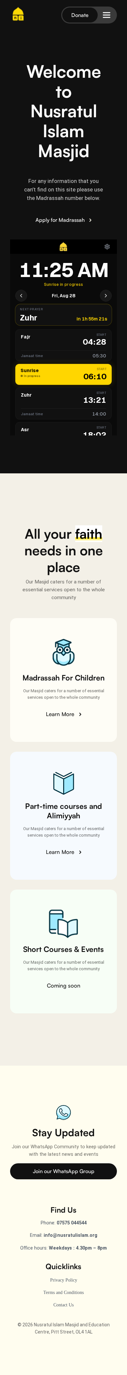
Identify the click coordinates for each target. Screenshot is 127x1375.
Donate (80, 15)
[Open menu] (106, 15)
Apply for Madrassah (60, 220)
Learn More (61, 714)
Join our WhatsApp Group (63, 1171)
